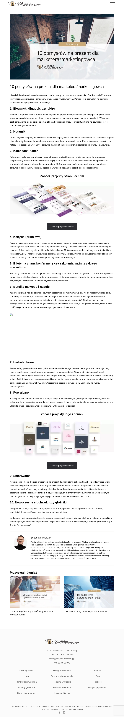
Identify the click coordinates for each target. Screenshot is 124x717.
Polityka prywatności (97, 687)
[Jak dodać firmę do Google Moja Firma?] (89, 607)
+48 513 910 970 (62, 663)
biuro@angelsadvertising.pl (62, 558)
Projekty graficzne (26, 687)
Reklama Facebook (62, 687)
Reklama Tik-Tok (62, 693)
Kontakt (97, 670)
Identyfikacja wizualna (26, 682)
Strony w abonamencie (62, 676)
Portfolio (98, 682)
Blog (98, 676)
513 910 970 (91, 558)
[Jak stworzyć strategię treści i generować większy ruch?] (35, 607)
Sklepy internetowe (62, 670)
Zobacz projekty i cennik (62, 226)
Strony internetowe (26, 693)
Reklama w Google (62, 682)
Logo (26, 676)
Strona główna (26, 670)
